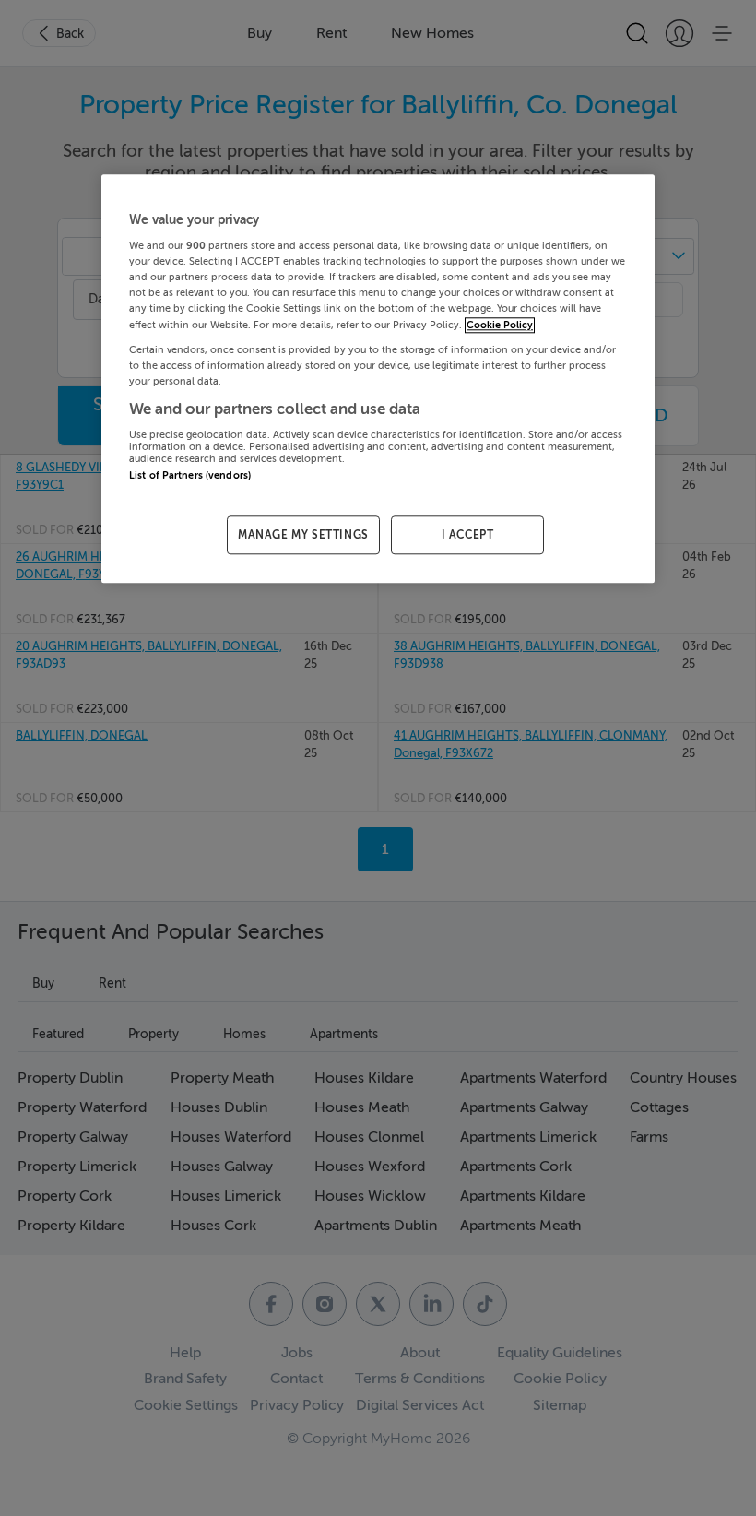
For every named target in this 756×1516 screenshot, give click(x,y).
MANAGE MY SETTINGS (303, 534)
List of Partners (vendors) (190, 476)
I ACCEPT (468, 534)
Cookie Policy (500, 325)
